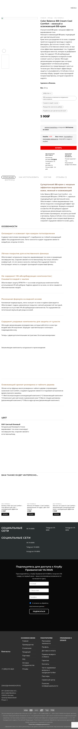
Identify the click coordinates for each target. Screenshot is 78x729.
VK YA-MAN (30, 529)
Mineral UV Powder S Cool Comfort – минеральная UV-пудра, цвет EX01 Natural (38, 507)
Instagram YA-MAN (33, 551)
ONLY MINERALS (59, 18)
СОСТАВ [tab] (47, 177)
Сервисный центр (48, 680)
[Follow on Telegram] (44, 528)
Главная (43, 18)
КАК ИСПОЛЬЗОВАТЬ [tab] (29, 177)
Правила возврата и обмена (49, 655)
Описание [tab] (8, 177)
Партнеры (26, 656)
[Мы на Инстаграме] (63, 528)
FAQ (23, 659)
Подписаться (39, 611)
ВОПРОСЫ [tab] (10, 180)
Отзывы (25, 669)
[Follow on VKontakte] (24, 528)
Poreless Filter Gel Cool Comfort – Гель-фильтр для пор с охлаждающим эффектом (12, 507)
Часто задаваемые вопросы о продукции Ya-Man (49, 670)
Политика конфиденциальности (50, 684)
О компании (26, 648)
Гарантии (45, 660)
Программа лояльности (46, 642)
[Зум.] (4, 51)
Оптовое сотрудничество (28, 664)
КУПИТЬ (58, 148)
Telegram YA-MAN (32, 547)
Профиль (45, 647)
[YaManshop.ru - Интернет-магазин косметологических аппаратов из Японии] (8, 6)
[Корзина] (64, 8)
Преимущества (28, 645)
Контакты (45, 664)
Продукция (26, 652)
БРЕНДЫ (50, 18)
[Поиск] (60, 8)
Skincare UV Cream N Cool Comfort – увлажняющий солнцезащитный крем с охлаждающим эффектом (64, 507)
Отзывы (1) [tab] (61, 177)
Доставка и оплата (49, 651)
